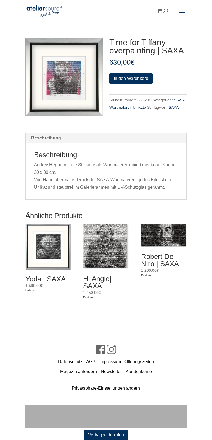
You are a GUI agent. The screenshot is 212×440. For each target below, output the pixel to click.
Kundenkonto (139, 371)
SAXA (174, 107)
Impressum (110, 361)
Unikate (139, 107)
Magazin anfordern (78, 371)
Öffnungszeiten (139, 361)
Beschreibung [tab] (46, 138)
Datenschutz (70, 361)
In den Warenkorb (131, 78)
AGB (91, 361)
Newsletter (111, 371)
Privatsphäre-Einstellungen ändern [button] (106, 388)
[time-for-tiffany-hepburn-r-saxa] (64, 77)
